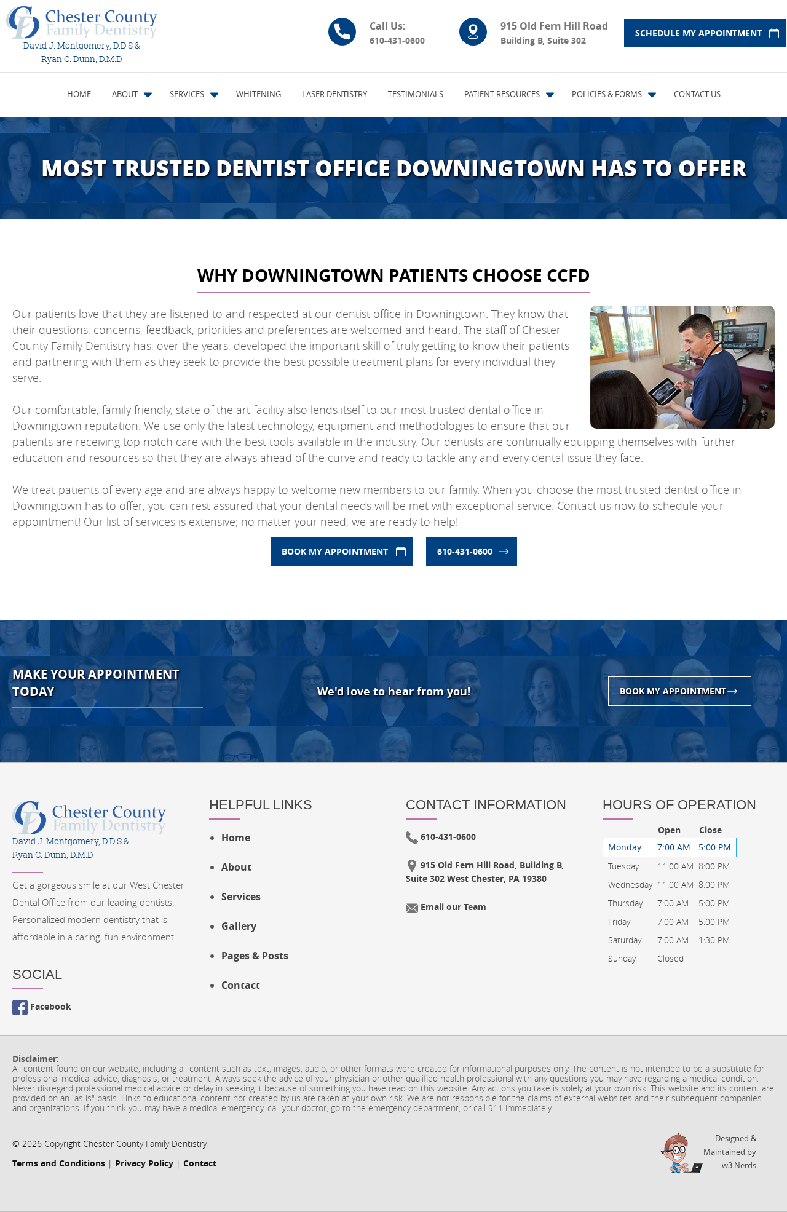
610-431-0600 (464, 551)
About (236, 867)
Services (241, 896)
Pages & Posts (254, 955)
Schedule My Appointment (698, 33)
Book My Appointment (335, 551)
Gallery (238, 926)
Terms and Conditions (58, 1163)
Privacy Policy (144, 1163)
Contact (240, 985)
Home (235, 837)
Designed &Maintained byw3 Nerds (729, 1152)
